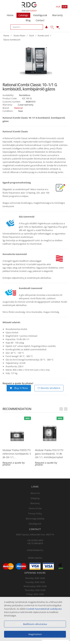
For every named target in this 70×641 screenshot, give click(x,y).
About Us (35, 493)
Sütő (31, 35)
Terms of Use (35, 508)
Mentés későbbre (50, 388)
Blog (28, 20)
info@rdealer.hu (35, 550)
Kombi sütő (43, 35)
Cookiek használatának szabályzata (44, 608)
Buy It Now (21, 388)
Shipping (35, 498)
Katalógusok (40, 15)
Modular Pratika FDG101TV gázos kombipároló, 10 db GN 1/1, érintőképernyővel (49, 453)
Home (10, 15)
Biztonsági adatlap (35, 518)
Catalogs (23, 15)
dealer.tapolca (35, 557)
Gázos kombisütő (11, 39)
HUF (58, 6)
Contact (40, 20)
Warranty (57, 15)
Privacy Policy (35, 513)
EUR (65, 6)
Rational (18, 107)
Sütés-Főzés (19, 35)
